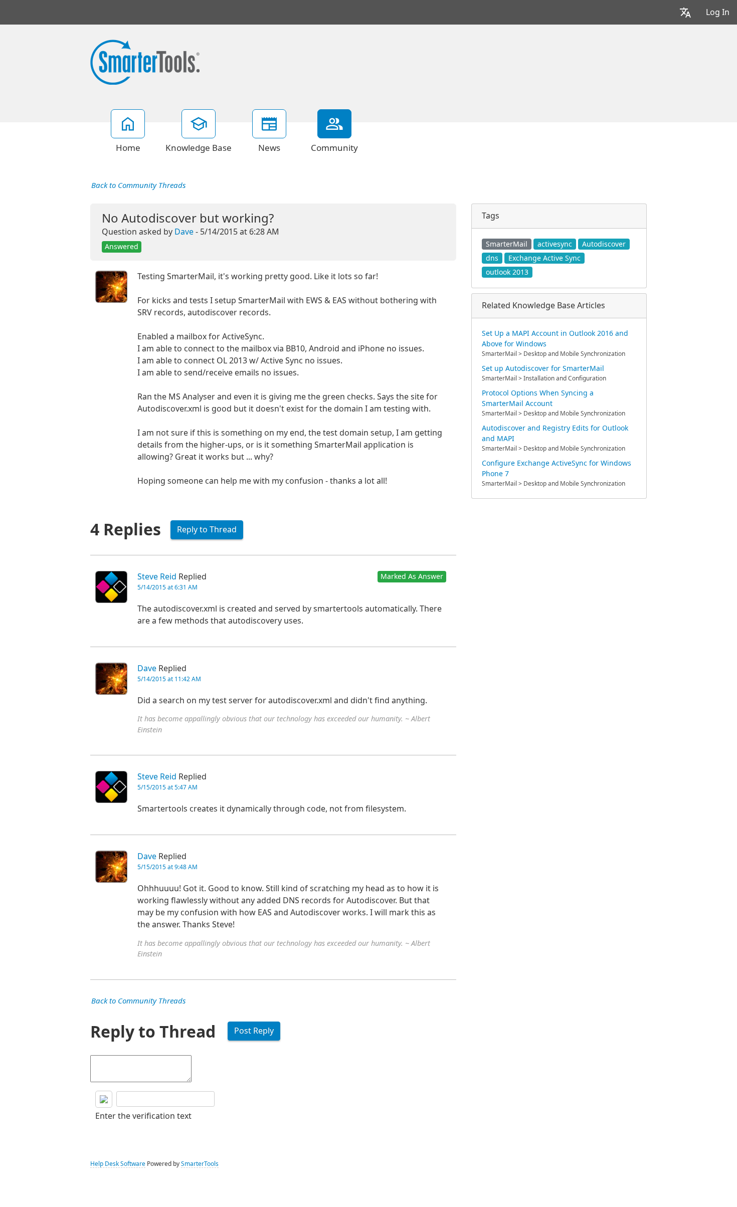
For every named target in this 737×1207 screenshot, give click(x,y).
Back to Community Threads (138, 185)
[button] (685, 12)
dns (492, 258)
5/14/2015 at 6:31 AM (167, 587)
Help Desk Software (117, 1163)
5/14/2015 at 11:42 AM (169, 679)
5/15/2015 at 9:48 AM (167, 867)
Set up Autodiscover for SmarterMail (543, 368)
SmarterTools (200, 1163)
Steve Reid (156, 576)
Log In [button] (717, 12)
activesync (554, 244)
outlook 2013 (507, 272)
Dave (184, 232)
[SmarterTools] (145, 61)
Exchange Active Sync (544, 258)
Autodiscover (604, 244)
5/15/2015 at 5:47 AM (167, 787)
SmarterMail (506, 244)
